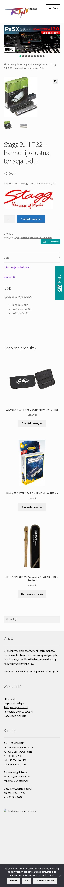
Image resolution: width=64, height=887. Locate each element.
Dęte (26, 64)
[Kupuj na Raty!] (50, 241)
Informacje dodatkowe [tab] (16, 267)
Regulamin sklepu (14, 703)
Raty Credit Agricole (15, 715)
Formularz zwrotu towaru (18, 711)
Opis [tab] (6, 257)
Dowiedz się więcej (32, 593)
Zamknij (13, 880)
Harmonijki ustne (39, 64)
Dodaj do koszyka (31, 219)
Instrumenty (45, 237)
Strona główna (15, 64)
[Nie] (60, 875)
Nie (26, 880)
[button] (20, 56)
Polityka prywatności (16, 707)
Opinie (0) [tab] (9, 276)
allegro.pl (9, 699)
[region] (32, 41)
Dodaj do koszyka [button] (32, 423)
